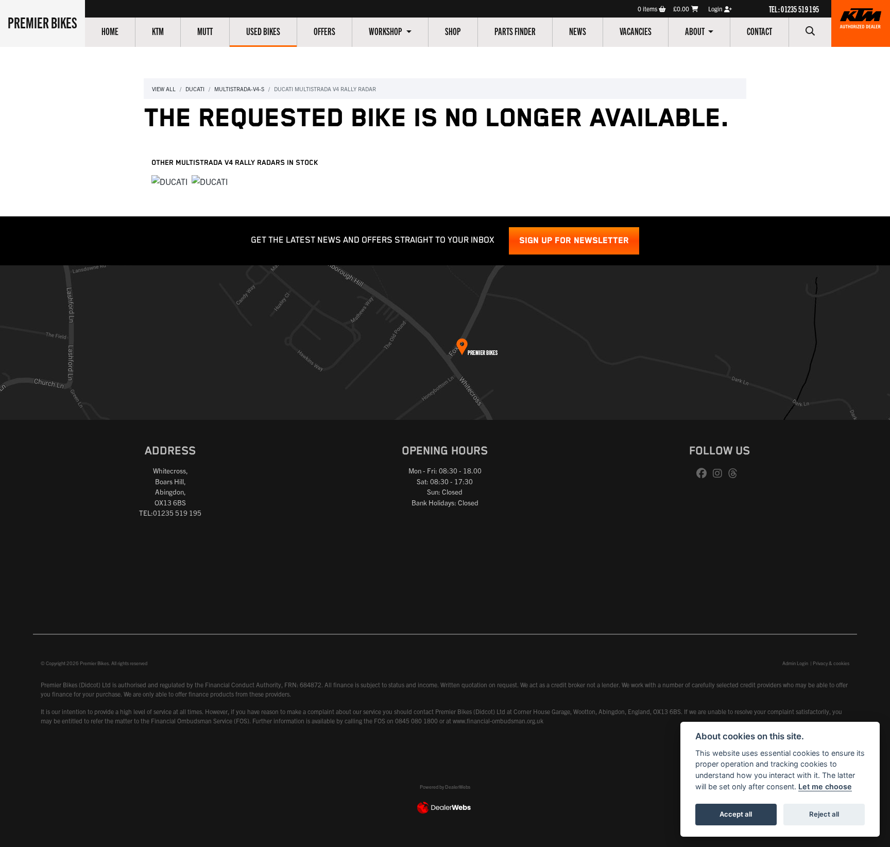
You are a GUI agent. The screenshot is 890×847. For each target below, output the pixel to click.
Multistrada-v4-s (239, 88)
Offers (324, 31)
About (695, 31)
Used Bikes (263, 31)
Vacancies (636, 31)
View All (164, 88)
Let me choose (825, 786)
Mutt (205, 31)
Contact (759, 31)
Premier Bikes (42, 22)
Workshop (386, 31)
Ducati (194, 88)
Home (109, 31)
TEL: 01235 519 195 (794, 9)
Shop (453, 31)
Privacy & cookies (831, 663)
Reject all (824, 814)
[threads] (735, 473)
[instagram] (720, 473)
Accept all (736, 814)
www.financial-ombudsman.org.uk (498, 720)
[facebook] (704, 473)
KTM (158, 31)
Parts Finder (515, 31)
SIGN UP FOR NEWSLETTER (574, 241)
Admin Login (795, 663)
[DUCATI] (169, 182)
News (577, 31)
